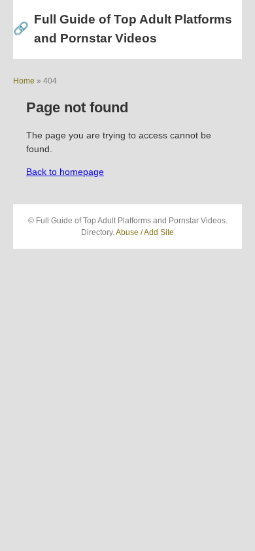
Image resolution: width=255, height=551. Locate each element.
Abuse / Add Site (145, 232)
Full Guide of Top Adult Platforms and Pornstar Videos (122, 28)
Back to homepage (65, 171)
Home (24, 81)
